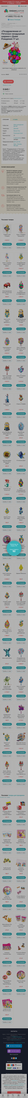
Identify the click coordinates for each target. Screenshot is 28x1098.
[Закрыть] (21, 541)
